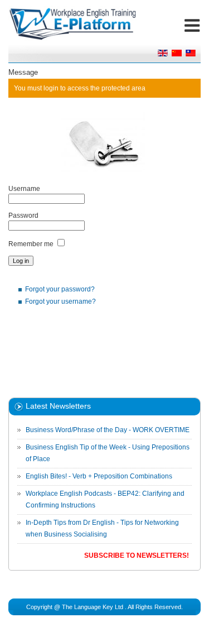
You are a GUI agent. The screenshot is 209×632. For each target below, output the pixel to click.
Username (24, 189)
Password (23, 215)
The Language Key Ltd (92, 607)
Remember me (31, 244)
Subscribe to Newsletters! (136, 555)
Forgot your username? (60, 301)
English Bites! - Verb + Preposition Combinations (99, 476)
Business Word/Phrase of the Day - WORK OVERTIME (107, 430)
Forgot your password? (60, 289)
